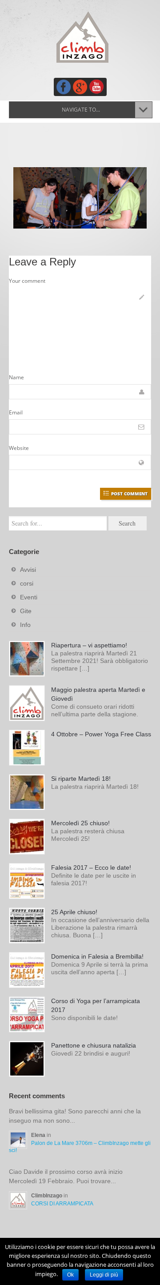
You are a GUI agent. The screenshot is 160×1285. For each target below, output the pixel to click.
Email (16, 412)
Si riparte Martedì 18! (81, 778)
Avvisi (28, 569)
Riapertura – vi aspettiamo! (89, 645)
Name (16, 377)
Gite (26, 610)
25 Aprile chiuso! (74, 912)
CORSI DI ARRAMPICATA (62, 1204)
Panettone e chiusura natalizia (93, 1045)
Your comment (27, 281)
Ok (70, 1275)
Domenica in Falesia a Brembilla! (97, 956)
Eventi (28, 597)
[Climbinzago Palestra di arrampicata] (82, 37)
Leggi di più (104, 1275)
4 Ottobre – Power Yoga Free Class (101, 734)
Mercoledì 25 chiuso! (80, 823)
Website (19, 448)
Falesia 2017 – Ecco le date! (91, 867)
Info (25, 624)
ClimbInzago (47, 1196)
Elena (39, 1135)
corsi (26, 583)
